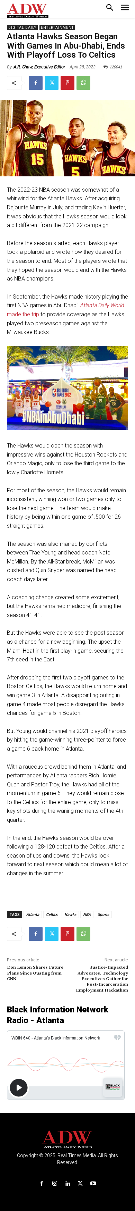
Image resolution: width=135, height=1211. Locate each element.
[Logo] (68, 1139)
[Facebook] (36, 83)
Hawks (70, 914)
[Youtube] (93, 1183)
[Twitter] (51, 83)
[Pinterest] (67, 83)
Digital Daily (22, 28)
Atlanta (32, 914)
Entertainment (57, 28)
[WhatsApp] (83, 83)
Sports (103, 914)
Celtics (51, 914)
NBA (87, 914)
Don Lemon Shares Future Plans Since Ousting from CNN (35, 973)
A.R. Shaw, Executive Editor (39, 66)
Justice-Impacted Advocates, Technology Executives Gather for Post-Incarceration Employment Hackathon (102, 979)
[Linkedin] (67, 1183)
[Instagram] (54, 1183)
